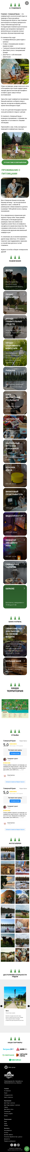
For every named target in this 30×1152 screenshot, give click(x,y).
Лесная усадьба (8, 1113)
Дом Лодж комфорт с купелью (12, 1105)
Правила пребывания (10, 1141)
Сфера (6, 1107)
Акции (5, 1093)
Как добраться (8, 1130)
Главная (6, 1088)
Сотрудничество (8, 1095)
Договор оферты (8, 1134)
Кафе (5, 1123)
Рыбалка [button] (10, 370)
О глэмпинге (7, 1090)
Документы (7, 1139)
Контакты (7, 1128)
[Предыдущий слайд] (1, 1006)
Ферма (6, 1125)
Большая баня (13, 661)
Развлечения (7, 1119)
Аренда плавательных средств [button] (14, 321)
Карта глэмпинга (8, 1097)
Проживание (7, 1100)
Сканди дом (7, 1111)
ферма (9, 270)
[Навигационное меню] (27, 3)
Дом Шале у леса (8, 1109)
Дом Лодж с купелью (9, 1103)
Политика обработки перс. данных (13, 1136)
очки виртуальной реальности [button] (13, 397)
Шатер (6, 1115)
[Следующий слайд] (29, 1006)
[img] (15, 1145)
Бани (5, 1121)
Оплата (6, 1132)
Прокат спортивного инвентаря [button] (13, 346)
